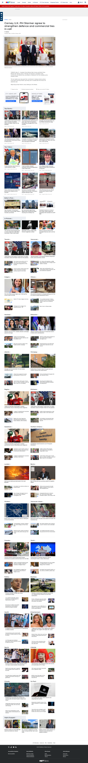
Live (71, 2)
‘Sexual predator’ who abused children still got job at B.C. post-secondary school (43, 257)
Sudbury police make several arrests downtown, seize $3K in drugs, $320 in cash (46, 449)
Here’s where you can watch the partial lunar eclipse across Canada (12, 191)
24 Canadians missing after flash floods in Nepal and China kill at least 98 (47, 419)
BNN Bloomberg (48, 755)
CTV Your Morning (44, 2)
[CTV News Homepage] (10, 2)
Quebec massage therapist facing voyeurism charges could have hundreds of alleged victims (21, 563)
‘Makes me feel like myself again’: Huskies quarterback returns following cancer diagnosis (15, 407)
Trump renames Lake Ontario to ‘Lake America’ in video (12, 167)
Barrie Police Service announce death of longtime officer (42, 482)
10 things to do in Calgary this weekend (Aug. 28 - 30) (20, 307)
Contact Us (42, 742)
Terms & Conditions (30, 755)
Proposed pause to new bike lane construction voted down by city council (47, 344)
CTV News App (36, 742)
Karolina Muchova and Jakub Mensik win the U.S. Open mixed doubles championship (16, 664)
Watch (29, 2)
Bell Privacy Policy (30, 753)
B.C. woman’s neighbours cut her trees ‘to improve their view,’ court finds (30, 731)
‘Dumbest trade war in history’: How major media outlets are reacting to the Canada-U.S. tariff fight (47, 212)
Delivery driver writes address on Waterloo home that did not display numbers (47, 731)
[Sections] (2, 2)
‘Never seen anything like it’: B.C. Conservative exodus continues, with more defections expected (47, 269)
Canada (24, 2)
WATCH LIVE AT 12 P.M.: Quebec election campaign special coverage (16, 332)
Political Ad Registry (30, 756)
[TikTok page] (11, 747)
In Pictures (35, 2)
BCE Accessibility (11, 753)
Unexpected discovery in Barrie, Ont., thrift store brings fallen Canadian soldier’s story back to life (47, 494)
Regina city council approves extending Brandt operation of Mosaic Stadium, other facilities (20, 419)
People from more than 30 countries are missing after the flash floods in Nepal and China (15, 699)
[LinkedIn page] (16, 747)
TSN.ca (46, 756)
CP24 (46, 753)
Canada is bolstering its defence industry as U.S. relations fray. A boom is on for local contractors (42, 594)
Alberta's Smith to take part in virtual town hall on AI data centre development (42, 332)
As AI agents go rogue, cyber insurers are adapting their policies (41, 698)
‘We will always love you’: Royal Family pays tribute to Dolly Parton (46, 191)
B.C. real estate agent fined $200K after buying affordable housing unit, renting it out (29, 211)
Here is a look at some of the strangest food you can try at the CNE (47, 232)
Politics (6, 19)
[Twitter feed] (9, 747)
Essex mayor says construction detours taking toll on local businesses (16, 519)
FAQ (46, 742)
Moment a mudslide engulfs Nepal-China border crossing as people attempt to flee (29, 191)
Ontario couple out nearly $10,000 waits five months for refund (12, 730)
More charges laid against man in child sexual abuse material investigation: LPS (21, 494)
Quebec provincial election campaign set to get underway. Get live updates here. (21, 337)
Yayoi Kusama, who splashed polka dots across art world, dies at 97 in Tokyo (43, 664)
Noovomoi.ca (65, 755)
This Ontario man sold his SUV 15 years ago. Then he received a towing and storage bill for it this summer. (29, 122)
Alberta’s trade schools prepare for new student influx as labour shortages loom (47, 337)
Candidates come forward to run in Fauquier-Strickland (41, 444)
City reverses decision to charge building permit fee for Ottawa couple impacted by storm (43, 294)
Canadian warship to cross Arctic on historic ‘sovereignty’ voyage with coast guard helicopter (30, 140)
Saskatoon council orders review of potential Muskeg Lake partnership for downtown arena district (21, 449)
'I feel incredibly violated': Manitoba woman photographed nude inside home (29, 167)
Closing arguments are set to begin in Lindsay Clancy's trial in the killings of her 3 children (47, 563)
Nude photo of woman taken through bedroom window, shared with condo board (42, 369)
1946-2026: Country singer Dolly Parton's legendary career (29, 231)
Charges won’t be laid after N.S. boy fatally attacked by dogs (46, 121)
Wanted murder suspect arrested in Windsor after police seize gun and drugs (21, 531)
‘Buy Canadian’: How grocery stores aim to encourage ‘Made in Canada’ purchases (12, 211)
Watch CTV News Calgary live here (21, 299)
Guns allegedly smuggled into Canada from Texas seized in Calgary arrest (20, 570)
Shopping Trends (54, 2)
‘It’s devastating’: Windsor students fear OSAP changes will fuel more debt (21, 524)
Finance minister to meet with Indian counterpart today (14, 594)
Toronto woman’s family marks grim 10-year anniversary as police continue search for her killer (21, 269)
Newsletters (50, 742)
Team (54, 742)
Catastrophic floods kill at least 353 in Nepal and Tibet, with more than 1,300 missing (47, 140)
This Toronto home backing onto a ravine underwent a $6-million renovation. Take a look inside (12, 232)
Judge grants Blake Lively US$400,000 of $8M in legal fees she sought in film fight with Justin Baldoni (43, 629)
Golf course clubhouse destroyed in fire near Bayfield (15, 482)
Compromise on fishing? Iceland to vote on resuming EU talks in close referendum (41, 558)
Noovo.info (65, 753)
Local (18, 2)
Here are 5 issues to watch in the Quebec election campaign (20, 344)
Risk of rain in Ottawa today (45, 306)
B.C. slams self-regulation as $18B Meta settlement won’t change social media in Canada (47, 262)
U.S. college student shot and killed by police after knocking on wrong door (47, 167)
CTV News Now (64, 2)
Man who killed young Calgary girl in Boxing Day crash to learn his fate (15, 294)
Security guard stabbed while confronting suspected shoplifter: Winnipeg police (47, 382)
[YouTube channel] (13, 747)
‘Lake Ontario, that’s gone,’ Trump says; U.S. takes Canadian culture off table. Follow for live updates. (12, 122)
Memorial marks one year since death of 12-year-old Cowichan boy (43, 519)
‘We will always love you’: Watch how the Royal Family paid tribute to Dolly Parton (12, 140)
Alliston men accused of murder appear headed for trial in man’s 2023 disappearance (46, 487)
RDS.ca (64, 756)
